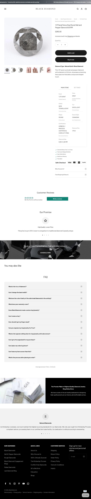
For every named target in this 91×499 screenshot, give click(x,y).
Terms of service (27, 492)
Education (34, 472)
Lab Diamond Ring (10, 471)
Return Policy (55, 454)
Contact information (49, 492)
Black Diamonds (9, 450)
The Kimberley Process (38, 461)
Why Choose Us (36, 454)
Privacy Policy (55, 461)
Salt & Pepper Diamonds (66, 19)
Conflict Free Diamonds (38, 465)
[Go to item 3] (21, 70)
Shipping (70, 36)
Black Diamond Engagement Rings (13, 462)
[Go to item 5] (35, 70)
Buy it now (71, 59)
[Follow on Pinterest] (19, 483)
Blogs (32, 475)
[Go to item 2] (14, 70)
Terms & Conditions (57, 465)
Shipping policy (37, 492)
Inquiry (53, 468)
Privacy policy (17, 492)
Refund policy (8, 492)
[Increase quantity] (65, 45)
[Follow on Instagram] (14, 483)
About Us (34, 450)
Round (75, 19)
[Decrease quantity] (57, 45)
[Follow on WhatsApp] (28, 483)
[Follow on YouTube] (23, 483)
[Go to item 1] (7, 70)
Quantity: (58, 40)
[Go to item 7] (50, 70)
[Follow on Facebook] (5, 483)
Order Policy (55, 458)
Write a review (57, 199)
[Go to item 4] (28, 70)
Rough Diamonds (10, 458)
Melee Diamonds (9, 467)
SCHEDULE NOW (45, 252)
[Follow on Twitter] (10, 483)
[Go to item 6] (43, 70)
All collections (35, 468)
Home (56, 19)
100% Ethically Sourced (38, 458)
